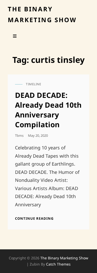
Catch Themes (58, 264)
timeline (33, 84)
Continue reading (34, 218)
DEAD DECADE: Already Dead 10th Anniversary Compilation (48, 109)
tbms (19, 135)
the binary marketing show (64, 257)
